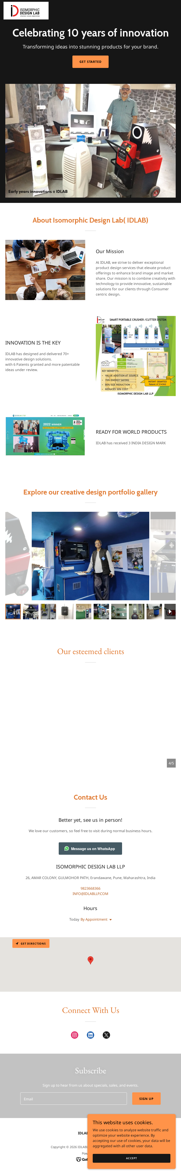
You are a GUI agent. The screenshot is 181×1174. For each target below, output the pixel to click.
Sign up (146, 1099)
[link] (26, 10)
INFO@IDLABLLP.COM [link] (90, 893)
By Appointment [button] (94, 919)
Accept (131, 1158)
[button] (109, 920)
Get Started (90, 62)
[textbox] (73, 1098)
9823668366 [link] (90, 888)
